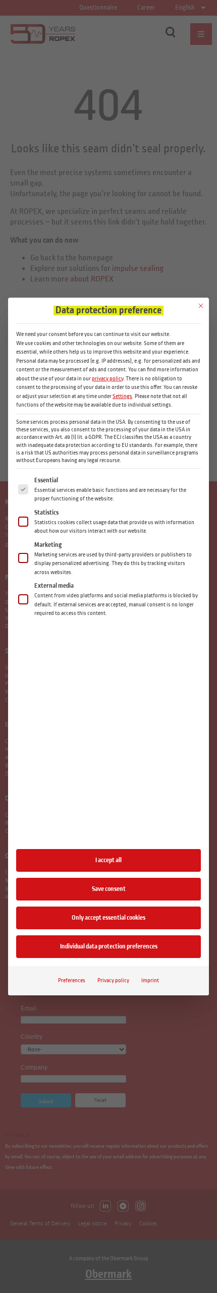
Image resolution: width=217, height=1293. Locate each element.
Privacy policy (113, 980)
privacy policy (107, 378)
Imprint (150, 980)
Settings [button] (122, 396)
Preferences (71, 980)
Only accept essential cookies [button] (108, 917)
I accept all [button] (108, 860)
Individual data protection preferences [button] (108, 946)
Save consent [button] (109, 888)
